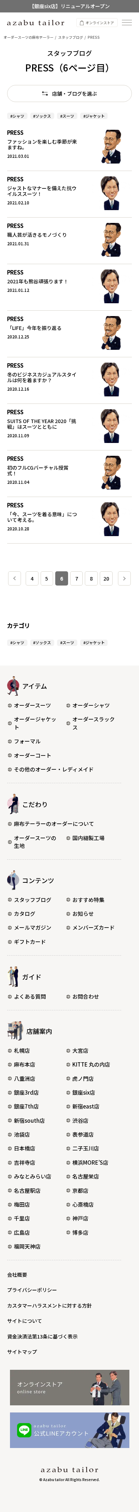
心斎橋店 (83, 1204)
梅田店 (22, 1204)
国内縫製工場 (88, 838)
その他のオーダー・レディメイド (54, 769)
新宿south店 (29, 1120)
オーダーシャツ (91, 705)
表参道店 (83, 1134)
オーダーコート (32, 755)
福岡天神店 (27, 1246)
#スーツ (67, 116)
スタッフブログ (32, 899)
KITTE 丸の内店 (91, 1064)
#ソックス (42, 116)
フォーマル (27, 741)
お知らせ (83, 913)
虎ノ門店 (83, 1078)
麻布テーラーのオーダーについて (54, 823)
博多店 (80, 1232)
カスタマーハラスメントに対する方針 (49, 1305)
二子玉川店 (85, 1148)
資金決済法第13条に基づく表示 (42, 1336)
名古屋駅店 (27, 1190)
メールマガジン (32, 927)
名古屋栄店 (85, 1176)
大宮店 (80, 1050)
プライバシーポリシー (32, 1289)
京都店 (80, 1190)
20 (106, 578)
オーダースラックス (93, 723)
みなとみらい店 (32, 1176)
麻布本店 (24, 1064)
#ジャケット (94, 116)
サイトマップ (22, 1351)
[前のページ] (14, 578)
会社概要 (17, 1274)
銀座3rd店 (26, 1092)
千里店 (22, 1218)
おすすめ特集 (88, 899)
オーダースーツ (32, 705)
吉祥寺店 (24, 1162)
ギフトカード (30, 941)
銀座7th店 (26, 1106)
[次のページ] (124, 578)
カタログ (24, 913)
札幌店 (22, 1050)
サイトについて (24, 1320)
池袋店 (22, 1134)
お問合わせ (85, 996)
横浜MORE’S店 (90, 1162)
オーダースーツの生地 (35, 842)
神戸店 (80, 1218)
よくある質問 (30, 996)
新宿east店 (85, 1106)
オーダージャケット (35, 723)
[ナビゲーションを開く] (127, 22)
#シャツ (17, 116)
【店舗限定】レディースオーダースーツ (69, 11)
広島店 (22, 1232)
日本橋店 (24, 1148)
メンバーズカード (93, 927)
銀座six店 (83, 1092)
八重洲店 (24, 1078)
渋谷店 (80, 1120)
